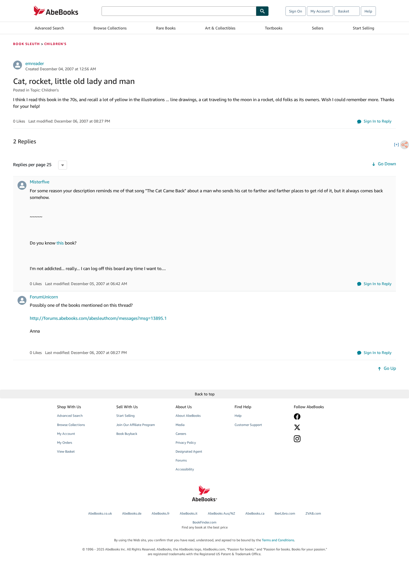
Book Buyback (126, 434)
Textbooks (273, 28)
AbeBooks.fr (160, 513)
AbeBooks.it (189, 513)
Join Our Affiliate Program (135, 425)
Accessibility (185, 469)
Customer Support (248, 425)
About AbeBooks (188, 415)
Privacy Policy (186, 442)
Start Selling (363, 28)
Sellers (317, 28)
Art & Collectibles (220, 28)
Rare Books (166, 28)
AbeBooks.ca (254, 513)
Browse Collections (110, 28)
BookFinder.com (205, 524)
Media (180, 425)
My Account (320, 11)
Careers (181, 434)
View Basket (66, 451)
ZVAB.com (313, 513)
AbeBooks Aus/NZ (221, 513)
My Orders (64, 442)
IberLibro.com (285, 513)
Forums (181, 460)
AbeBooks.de (131, 513)
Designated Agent (189, 451)
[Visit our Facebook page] (319, 416)
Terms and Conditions (278, 540)
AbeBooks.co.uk (100, 513)
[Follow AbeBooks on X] (319, 427)
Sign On (295, 11)
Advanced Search (49, 28)
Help (368, 11)
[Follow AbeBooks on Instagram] (319, 438)
